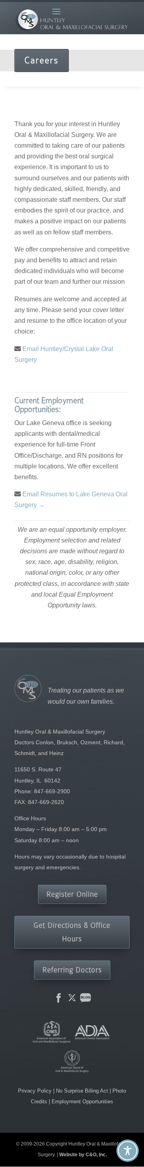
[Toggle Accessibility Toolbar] (127, 1150)
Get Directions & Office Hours (72, 932)
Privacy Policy (35, 1091)
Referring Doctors (72, 970)
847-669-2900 (52, 791)
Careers (41, 60)
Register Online (72, 894)
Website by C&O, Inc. (83, 1154)
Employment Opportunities (82, 1102)
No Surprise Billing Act (83, 1091)
